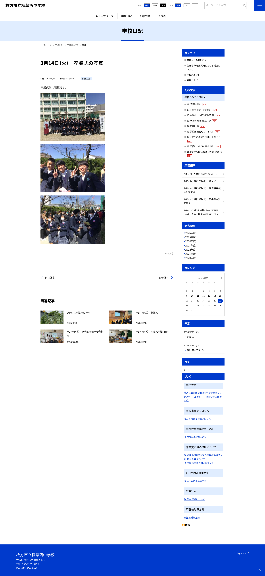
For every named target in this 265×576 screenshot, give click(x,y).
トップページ (106, 16)
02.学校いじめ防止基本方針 (203, 146)
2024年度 (190, 241)
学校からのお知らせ (196, 60)
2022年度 (190, 249)
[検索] (243, 5)
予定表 (162, 16)
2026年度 (190, 233)
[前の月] (184, 277)
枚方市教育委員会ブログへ (197, 418)
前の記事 (50, 277)
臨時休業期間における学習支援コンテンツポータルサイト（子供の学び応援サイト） (203, 396)
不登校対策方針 (192, 517)
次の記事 (163, 277)
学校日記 (126, 16)
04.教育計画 (195, 126)
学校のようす (193, 74)
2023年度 (190, 245)
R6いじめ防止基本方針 (195, 481)
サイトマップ (242, 553)
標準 (178, 5)
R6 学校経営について (194, 499)
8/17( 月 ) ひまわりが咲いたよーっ (200, 174)
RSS (187, 525)
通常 (146, 5)
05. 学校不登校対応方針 (201, 120)
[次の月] (221, 277)
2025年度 (190, 237)
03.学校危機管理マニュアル (203, 131)
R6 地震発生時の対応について (199, 462)
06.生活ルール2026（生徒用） (203, 115)
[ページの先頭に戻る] (259, 570)
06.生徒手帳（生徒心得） (201, 109)
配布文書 (145, 16)
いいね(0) (168, 253)
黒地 (163, 5)
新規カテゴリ (193, 80)
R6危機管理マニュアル (195, 436)
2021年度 (190, 254)
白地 (155, 5)
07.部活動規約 (196, 104)
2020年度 (190, 258)
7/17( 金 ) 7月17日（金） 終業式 (200, 181)
